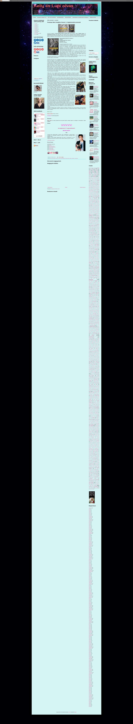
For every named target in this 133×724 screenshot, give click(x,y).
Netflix (95, 390)
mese (89, 377)
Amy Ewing (95, 188)
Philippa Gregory (95, 404)
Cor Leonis (98, 233)
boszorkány (96, 218)
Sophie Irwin (97, 436)
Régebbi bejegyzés (82, 187)
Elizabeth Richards (91, 256)
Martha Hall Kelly (96, 369)
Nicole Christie (97, 392)
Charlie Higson (96, 227)
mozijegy (90, 385)
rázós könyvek (96, 412)
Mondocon (90, 383)
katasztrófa (92, 320)
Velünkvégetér (96, 477)
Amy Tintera (93, 189)
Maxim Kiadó (97, 372)
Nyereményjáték (96, 132)
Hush (95, 291)
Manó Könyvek (93, 364)
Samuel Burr (95, 427)
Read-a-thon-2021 (92, 414)
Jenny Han (90, 309)
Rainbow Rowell (96, 410)
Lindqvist (93, 353)
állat (98, 184)
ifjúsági (98, 292)
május (90, 511)
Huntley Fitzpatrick (91, 291)
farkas (92, 265)
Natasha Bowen (95, 388)
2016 (96, 169)
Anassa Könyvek (91, 190)
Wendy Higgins (96, 483)
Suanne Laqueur (96, 443)
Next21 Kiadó (97, 391)
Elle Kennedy (91, 257)
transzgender (90, 469)
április (90, 512)
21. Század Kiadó (95, 173)
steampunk (97, 440)
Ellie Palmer (96, 257)
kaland (97, 316)
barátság (98, 201)
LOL (98, 355)
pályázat (91, 398)
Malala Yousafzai (92, 363)
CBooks (50, 145)
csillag (92, 238)
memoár (97, 374)
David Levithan (95, 242)
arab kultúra (94, 195)
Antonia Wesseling (92, 194)
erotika (97, 261)
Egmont (90, 253)
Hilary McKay (94, 287)
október (90, 518)
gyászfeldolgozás (91, 280)
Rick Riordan (90, 420)
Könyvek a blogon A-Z (41, 17)
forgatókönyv (90, 270)
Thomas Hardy (94, 460)
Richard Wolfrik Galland (95, 418)
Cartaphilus (97, 224)
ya (95, 485)
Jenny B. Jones (96, 308)
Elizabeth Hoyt (96, 254)
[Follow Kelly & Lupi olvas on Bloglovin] (37, 80)
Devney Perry (91, 247)
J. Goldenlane (95, 298)
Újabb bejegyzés (50, 187)
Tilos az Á (92, 463)
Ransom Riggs (91, 412)
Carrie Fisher (93, 224)
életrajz (97, 253)
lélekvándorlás (90, 349)
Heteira (96, 286)
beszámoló (93, 211)
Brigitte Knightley (92, 220)
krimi (92, 338)
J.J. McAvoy (94, 299)
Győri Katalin (91, 281)
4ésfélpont (36, 31)
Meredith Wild (94, 376)
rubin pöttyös (76, 158)
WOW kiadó (91, 485)
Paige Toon (97, 397)
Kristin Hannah (94, 340)
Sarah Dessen (96, 429)
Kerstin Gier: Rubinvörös (95, 102)
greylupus (91, 279)
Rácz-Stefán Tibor (91, 410)
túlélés (90, 471)
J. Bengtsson (91, 298)
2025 (97, 172)
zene (92, 488)
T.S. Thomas (94, 456)
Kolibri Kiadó (97, 333)
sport (89, 439)
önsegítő (98, 396)
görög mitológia (94, 277)
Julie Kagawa (95, 313)
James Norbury (95, 300)
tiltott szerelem (96, 463)
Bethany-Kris (95, 212)
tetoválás (90, 460)
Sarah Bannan (91, 429)
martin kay (90, 370)
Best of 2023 (91, 210)
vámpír (98, 475)
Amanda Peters (94, 187)
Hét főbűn (93, 286)
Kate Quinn (95, 321)
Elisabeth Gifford (91, 254)
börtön (89, 219)
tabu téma (93, 457)
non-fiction (97, 393)
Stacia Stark (96, 439)
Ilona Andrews (94, 294)
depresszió (93, 246)
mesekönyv (92, 377)
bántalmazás (94, 201)
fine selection (90, 269)
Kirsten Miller (90, 331)
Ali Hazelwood (94, 183)
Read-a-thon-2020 (97, 413)
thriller (94, 461)
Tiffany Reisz (93, 462)
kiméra (89, 330)
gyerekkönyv (96, 280)
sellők (89, 433)
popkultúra (95, 406)
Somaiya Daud (94, 435)
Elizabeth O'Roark (96, 255)
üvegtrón (90, 475)
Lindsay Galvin (96, 353)
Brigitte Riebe (96, 220)
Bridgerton (98, 219)
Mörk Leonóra (95, 385)
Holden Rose (93, 288)
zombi (98, 488)
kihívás (97, 329)
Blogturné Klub (93, 17)
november (90, 517)
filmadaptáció (97, 267)
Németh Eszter (92, 390)
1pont (35, 23)
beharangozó (91, 204)
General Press (94, 275)
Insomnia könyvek (91, 295)
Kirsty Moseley (96, 331)
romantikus (72, 158)
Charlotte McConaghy (95, 228)
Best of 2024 (95, 210)
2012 (91, 168)
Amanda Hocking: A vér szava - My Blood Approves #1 (96, 157)
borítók (97, 217)
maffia (92, 360)
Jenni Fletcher (91, 305)
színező (90, 453)
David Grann (91, 242)
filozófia (97, 268)
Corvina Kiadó (91, 234)
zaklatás (90, 488)
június (90, 510)
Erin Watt (93, 261)
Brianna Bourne (94, 219)
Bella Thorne (96, 204)
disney (93, 249)
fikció (93, 267)
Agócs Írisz (94, 180)
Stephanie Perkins (96, 442)
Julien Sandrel (93, 314)
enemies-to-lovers (94, 260)
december (90, 516)
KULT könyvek (96, 342)
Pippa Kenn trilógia (94, 405)
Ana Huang (96, 189)
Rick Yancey (95, 420)
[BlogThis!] (60, 157)
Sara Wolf (97, 428)
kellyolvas (57, 158)
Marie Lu (97, 366)
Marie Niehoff (90, 367)
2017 (90, 170)
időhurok (90, 292)
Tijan (96, 462)
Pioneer (90, 405)
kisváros (90, 332)
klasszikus (94, 332)
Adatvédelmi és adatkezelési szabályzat (80, 17)
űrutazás (97, 474)
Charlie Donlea (91, 227)
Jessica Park (94, 309)
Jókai (90, 312)
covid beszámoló (95, 235)
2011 (98, 167)
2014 (98, 168)
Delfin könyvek (97, 244)
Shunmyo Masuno (97, 433)
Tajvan (96, 457)
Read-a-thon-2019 (91, 413)
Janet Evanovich (94, 302)
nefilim (98, 389)
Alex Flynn (95, 181)
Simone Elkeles (91, 434)
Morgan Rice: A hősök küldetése (96, 86)
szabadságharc (96, 448)
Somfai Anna (93, 436)
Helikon (90, 286)
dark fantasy (96, 240)
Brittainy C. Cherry (95, 221)
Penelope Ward (67, 158)
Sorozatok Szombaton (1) (96, 110)
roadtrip (92, 421)
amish (92, 188)
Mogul (95, 381)
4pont (35, 30)
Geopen (98, 275)
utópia (93, 474)
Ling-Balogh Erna (91, 354)
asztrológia (90, 198)
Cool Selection (93, 233)
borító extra (93, 217)
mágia (90, 361)
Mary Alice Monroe (94, 370)
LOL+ (90, 356)
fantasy (98, 264)
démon (90, 246)
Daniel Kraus (94, 239)
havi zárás (92, 284)
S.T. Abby (38, 132)
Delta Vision (96, 245)
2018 (50, 158)
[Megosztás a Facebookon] (62, 157)
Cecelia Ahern (92, 226)
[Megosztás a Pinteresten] (63, 157)
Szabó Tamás (90, 450)
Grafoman (98, 277)
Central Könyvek (97, 226)
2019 (96, 170)
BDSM (96, 202)
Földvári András (95, 270)
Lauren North (96, 347)
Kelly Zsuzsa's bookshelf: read (39, 113)
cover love (96, 234)
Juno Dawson (91, 315)
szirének (93, 453)
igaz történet (91, 293)
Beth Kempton (91, 212)
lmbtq (92, 355)
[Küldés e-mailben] (59, 157)
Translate (95, 54)
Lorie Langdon (93, 356)
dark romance (91, 241)
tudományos (97, 470)
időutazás (93, 292)
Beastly (93, 203)
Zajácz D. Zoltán (96, 487)
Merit (97, 376)
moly (92, 382)
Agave (90, 180)
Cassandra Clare (92, 225)
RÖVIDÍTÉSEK (68, 17)
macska (94, 359)
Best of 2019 (95, 208)
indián (97, 294)
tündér (97, 471)
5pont (52, 158)
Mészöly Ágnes (91, 378)
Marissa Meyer (93, 368)
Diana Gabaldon (91, 248)
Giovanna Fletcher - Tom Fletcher (94, 276)
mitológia (90, 381)
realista (70, 158)
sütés (97, 447)
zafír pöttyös (96, 486)
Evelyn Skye (94, 263)
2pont (93, 174)
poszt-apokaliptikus (96, 407)
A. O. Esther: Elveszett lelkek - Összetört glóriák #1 (96, 149)
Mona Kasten (96, 382)
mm (92, 381)
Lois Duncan (95, 355)
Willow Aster (93, 484)
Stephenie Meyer (91, 443)
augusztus (90, 520)
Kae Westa (93, 316)
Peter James (94, 403)
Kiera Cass (93, 329)
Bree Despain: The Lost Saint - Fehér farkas (96, 141)
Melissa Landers (93, 374)
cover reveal (90, 235)
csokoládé (90, 239)
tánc (98, 457)
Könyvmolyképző (63, 158)
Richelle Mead (91, 419)
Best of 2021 (93, 209)
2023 (90, 172)
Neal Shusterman (94, 389)
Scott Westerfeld (96, 432)
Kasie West (96, 319)
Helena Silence (96, 285)
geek (90, 275)
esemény (94, 262)
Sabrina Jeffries (39, 116)
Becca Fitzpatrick (97, 203)
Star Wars (94, 440)
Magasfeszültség (96, 360)
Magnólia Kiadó (91, 362)
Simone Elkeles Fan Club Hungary (96, 94)
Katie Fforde (93, 322)
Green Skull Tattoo (94, 278)
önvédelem (91, 397)
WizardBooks (97, 484)
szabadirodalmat (91, 448)
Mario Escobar (94, 367)
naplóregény (90, 388)
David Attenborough (96, 241)
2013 (94, 168)
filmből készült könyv (92, 268)
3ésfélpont (97, 174)
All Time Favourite (37, 33)
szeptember (90, 519)
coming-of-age (94, 232)
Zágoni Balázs (90, 487)
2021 (93, 171)
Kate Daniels (96, 320)
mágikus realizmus (95, 361)
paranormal (90, 400)
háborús (96, 281)
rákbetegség (96, 411)
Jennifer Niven (91, 308)
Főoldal (34, 17)
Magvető (95, 362)
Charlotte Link (90, 228)
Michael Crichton (96, 378)
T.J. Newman (97, 455)
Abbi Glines (97, 177)
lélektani (97, 348)
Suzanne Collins (91, 447)
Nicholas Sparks (92, 392)
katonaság (91, 323)
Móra (96, 384)
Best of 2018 (91, 208)
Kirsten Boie (96, 330)
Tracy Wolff (96, 468)
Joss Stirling (94, 312)
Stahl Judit (90, 440)
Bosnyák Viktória (91, 218)
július (89, 521)
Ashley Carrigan (95, 197)
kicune (89, 329)
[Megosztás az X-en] (61, 157)
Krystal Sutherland (94, 341)
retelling (93, 417)
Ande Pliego (96, 190)
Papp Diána (96, 399)
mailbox (98, 362)
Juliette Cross (97, 314)
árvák (90, 197)
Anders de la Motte (91, 191)
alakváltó (98, 180)
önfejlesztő (91, 396)
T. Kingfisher (93, 455)
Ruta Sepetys (96, 425)
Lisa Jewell (96, 354)
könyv (59, 158)
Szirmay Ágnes (96, 453)
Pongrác (92, 406)
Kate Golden (90, 321)
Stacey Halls (93, 439)
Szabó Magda (96, 449)
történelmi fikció (91, 467)
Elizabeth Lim (90, 255)
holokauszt (97, 288)
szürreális (90, 455)
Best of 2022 (97, 209)
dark (92, 240)
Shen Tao (92, 433)
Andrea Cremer (96, 191)
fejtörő (95, 265)
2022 (97, 171)
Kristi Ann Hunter (94, 339)
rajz (93, 411)
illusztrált (90, 294)
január (90, 515)
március (90, 513)
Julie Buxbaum (39, 124)
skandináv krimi (96, 434)
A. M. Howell (93, 177)
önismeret (95, 396)
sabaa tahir (90, 426)
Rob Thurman (96, 421)
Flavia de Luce (96, 269)
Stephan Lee (91, 442)
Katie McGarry (97, 322)
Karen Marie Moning (91, 319)
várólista (92, 477)
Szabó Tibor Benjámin (95, 450)
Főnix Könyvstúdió (95, 271)
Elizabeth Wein (96, 256)
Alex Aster (91, 181)
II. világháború (96, 293)
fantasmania (93, 264)
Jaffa (97, 299)
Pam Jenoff (94, 398)
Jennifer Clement (96, 305)
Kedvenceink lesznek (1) (96, 117)
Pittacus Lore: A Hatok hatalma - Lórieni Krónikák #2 (96, 125)
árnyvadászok (97, 196)
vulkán (96, 482)
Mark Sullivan (97, 368)
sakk (93, 426)
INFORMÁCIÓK (60, 17)
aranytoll (93, 196)
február (90, 514)
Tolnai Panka (96, 464)
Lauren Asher (94, 346)
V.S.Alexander (94, 475)
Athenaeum (95, 198)
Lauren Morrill (92, 347)
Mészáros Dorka (97, 377)
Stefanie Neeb (97, 441)
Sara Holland (93, 428)
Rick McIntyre (96, 419)
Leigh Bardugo (91, 348)
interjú (97, 295)
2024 (93, 172)
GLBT (89, 277)
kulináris (92, 342)
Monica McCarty (95, 383)
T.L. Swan (91, 456)
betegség (97, 211)
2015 (92, 169)
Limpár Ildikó (95, 352)
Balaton (90, 201)
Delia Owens (92, 245)
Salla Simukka (96, 426)
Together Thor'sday (91, 464)
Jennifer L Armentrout (92, 306)
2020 (89, 171)
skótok (90, 435)
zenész (96, 488)
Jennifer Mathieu (96, 307)
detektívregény (97, 246)
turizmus (94, 471)
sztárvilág (94, 454)
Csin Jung (96, 238)
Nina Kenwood (92, 393)
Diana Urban (95, 248)
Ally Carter (90, 187)
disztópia (96, 249)
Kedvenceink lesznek (96, 323)
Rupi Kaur (38, 119)
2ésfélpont (90, 174)
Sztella (97, 454)
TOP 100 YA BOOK (52, 17)
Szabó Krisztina (91, 449)
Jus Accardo (95, 315)
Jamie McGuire (94, 301)
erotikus (90, 262)
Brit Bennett (90, 221)
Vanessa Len (91, 476)
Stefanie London (92, 441)
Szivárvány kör (90, 454)
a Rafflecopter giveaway (50, 140)
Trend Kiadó (95, 469)
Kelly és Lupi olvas (53, 5)
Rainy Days (90, 411)
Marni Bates (91, 369)
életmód (93, 253)
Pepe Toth (90, 403)
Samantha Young (91, 427)
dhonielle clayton (96, 247)
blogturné (54, 158)
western (90, 484)
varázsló (96, 476)
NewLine (94, 391)
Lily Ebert (91, 352)
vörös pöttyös (91, 482)
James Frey (90, 300)
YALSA (92, 486)
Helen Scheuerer (91, 285)
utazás (90, 474)
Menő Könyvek (91, 375)
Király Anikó (92, 330)
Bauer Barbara (92, 202)
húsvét (97, 291)
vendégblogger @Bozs (92, 478)
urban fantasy (96, 473)
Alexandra (93, 182)
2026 (89, 173)
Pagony (94, 397)
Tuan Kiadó (94, 470)
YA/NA (89, 486)
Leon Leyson (96, 349)
